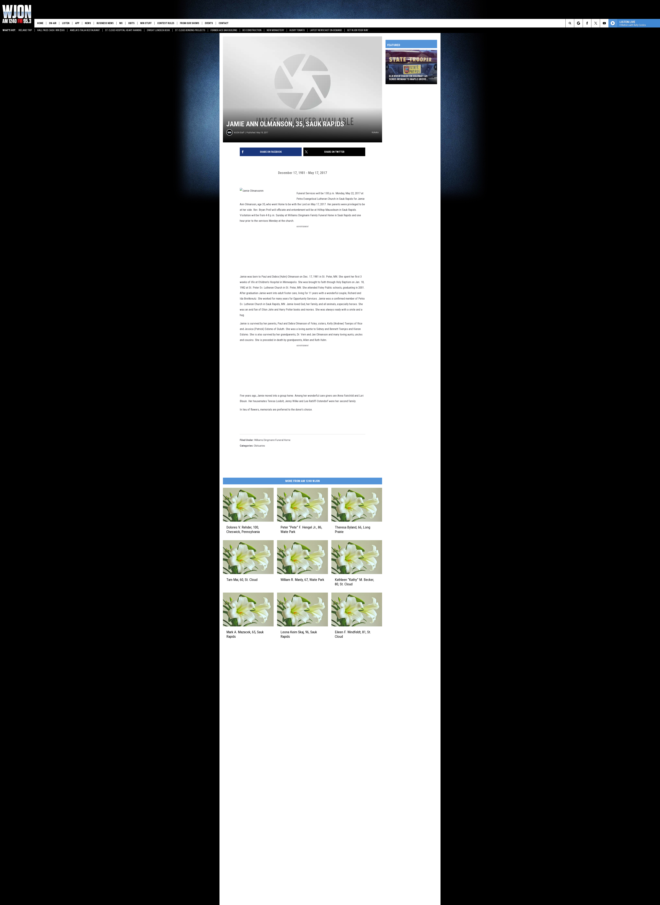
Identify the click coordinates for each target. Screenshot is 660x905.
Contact (223, 23)
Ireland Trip (25, 30)
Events (209, 23)
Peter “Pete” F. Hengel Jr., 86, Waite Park (301, 529)
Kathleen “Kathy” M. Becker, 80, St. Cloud (354, 582)
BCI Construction (252, 30)
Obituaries (259, 445)
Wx (121, 23)
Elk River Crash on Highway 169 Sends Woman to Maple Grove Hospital (408, 78)
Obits (131, 23)
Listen (65, 23)
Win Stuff (146, 23)
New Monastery (275, 30)
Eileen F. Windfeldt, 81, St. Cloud (353, 634)
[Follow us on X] (595, 23)
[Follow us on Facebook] (587, 23)
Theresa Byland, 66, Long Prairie (352, 529)
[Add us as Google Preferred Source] (578, 23)
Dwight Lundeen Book (158, 30)
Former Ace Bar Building (224, 30)
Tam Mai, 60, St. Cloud (241, 580)
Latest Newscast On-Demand (326, 30)
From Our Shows (189, 23)
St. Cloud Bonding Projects (190, 30)
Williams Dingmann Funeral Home (272, 440)
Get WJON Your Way (357, 30)
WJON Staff (239, 132)
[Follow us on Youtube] (604, 23)
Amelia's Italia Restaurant (85, 30)
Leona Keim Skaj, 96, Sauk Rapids (298, 634)
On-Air (52, 23)
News (88, 23)
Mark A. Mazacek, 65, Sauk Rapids (245, 634)
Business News (105, 23)
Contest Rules (165, 23)
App (77, 23)
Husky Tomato (297, 30)
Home (40, 23)
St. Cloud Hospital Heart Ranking (123, 30)
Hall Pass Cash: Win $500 (51, 30)
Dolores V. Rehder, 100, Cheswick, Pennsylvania (243, 529)
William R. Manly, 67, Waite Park (302, 580)
